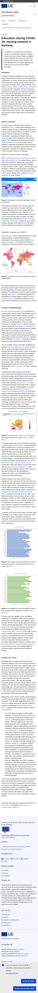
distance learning (16, 366)
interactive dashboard (8, 242)
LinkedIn (14, 807)
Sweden (19, 324)
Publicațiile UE (6, 925)
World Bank (8, 236)
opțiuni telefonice (14, 951)
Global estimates (18, 445)
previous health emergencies (17, 467)
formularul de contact (22, 953)
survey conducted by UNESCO (12, 311)
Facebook (4, 807)
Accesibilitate (5, 876)
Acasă (3, 21)
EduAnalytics (12, 294)
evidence (8, 719)
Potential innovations (11, 730)
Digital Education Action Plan (10, 142)
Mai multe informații (12, 973)
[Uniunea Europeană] (15, 6)
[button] (35, 6)
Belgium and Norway (25, 326)
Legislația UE (5, 914)
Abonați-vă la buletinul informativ (11, 849)
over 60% (11, 127)
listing (3, 138)
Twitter (24, 805)
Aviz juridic (4, 870)
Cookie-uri (4, 873)
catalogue (18, 339)
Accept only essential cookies (25, 988)
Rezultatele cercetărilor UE (9, 920)
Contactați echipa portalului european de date (15, 846)
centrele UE (23, 956)
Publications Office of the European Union (15, 835)
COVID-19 (4, 24)
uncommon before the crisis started (18, 347)
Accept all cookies (28, 981)
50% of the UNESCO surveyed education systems (17, 644)
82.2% (26, 462)
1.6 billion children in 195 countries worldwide (20, 87)
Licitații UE (4, 917)
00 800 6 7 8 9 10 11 (18, 949)
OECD (25, 437)
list (18, 743)
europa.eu (16, 938)
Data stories (22, 21)
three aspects (5, 709)
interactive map (24, 382)
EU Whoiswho (5, 922)
